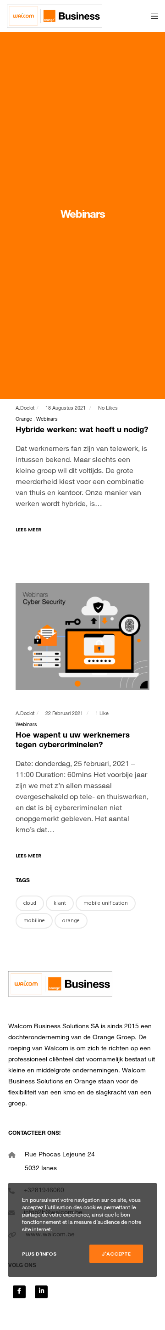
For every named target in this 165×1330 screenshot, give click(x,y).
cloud (29, 903)
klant (60, 903)
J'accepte (116, 1253)
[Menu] (152, 16)
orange (71, 920)
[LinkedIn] (41, 1291)
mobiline (34, 920)
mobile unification (105, 903)
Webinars (47, 419)
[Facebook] (19, 1291)
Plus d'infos (39, 1253)
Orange (24, 419)
